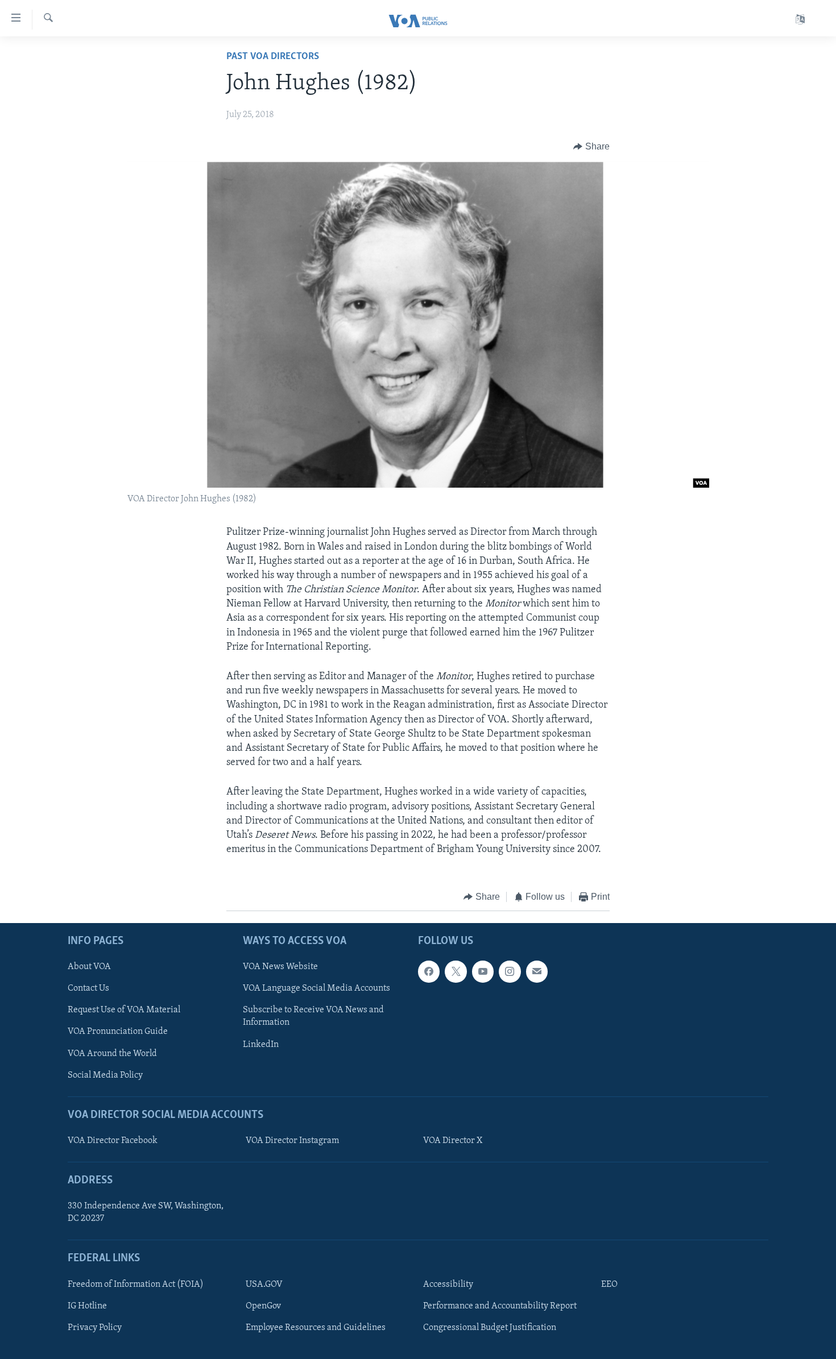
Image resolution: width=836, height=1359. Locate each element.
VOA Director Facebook (113, 1140)
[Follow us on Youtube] (483, 971)
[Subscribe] (537, 971)
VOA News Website (280, 966)
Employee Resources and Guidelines (316, 1327)
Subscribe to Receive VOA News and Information (313, 1016)
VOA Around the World (112, 1053)
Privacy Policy (95, 1327)
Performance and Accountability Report (500, 1306)
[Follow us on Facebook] (429, 971)
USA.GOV (264, 1284)
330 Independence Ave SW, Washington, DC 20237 (146, 1212)
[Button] (591, 146)
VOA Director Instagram (292, 1140)
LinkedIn (261, 1044)
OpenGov (263, 1306)
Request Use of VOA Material (124, 1010)
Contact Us (88, 988)
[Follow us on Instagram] (509, 971)
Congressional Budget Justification (489, 1327)
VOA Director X (452, 1140)
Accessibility (448, 1284)
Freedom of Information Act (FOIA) (136, 1284)
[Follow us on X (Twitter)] (455, 971)
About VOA (89, 966)
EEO (609, 1284)
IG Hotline (87, 1306)
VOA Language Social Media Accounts (316, 988)
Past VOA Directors (272, 57)
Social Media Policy (105, 1074)
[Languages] (800, 19)
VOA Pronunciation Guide (118, 1031)
